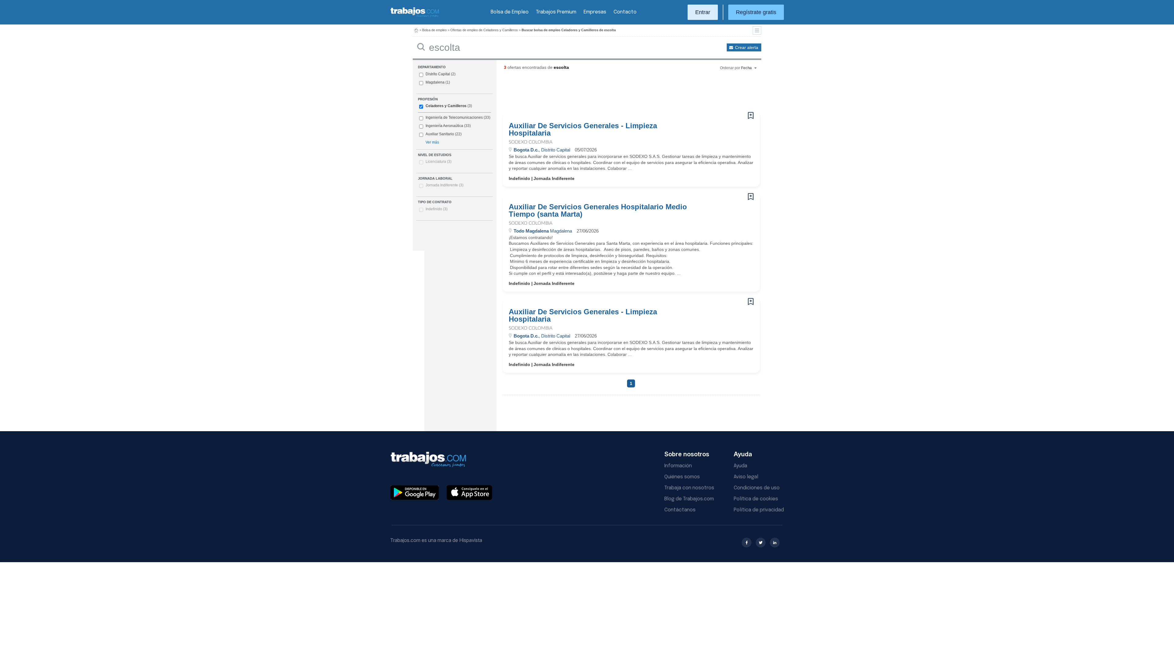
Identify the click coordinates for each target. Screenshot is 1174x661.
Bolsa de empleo (434, 30)
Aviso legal (746, 477)
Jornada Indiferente (444, 185)
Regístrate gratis (756, 12)
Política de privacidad (759, 510)
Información (678, 466)
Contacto (625, 12)
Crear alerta (746, 47)
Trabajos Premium (556, 12)
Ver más (432, 142)
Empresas (595, 12)
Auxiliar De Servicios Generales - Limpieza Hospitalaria (583, 129)
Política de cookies (756, 499)
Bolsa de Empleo (510, 12)
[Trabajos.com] (415, 16)
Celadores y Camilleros (446, 106)
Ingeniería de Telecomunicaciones (454, 117)
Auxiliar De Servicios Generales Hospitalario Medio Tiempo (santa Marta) (598, 210)
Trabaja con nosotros (689, 488)
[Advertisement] (619, 93)
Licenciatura (439, 161)
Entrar (702, 12)
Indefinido (437, 209)
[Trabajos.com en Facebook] (746, 542)
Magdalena (435, 82)
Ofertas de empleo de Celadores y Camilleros (484, 30)
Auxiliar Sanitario (440, 134)
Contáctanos (680, 510)
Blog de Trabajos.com (689, 499)
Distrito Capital (438, 74)
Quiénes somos (682, 477)
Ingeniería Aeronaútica (444, 126)
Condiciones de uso (757, 488)
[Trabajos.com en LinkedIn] (775, 542)
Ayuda (740, 466)
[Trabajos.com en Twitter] (761, 542)
